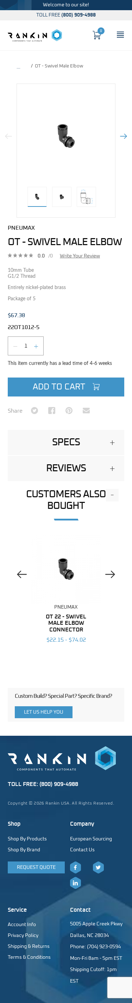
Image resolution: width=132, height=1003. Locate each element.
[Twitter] (98, 867)
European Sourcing (91, 839)
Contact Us (82, 849)
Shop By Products (27, 839)
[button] (66, 442)
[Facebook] (75, 867)
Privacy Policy (23, 935)
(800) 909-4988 (78, 15)
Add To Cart (60, 387)
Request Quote (36, 867)
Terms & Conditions (29, 957)
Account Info (22, 924)
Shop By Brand (24, 849)
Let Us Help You (43, 712)
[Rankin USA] (35, 35)
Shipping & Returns (29, 946)
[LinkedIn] (75, 883)
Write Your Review (80, 256)
